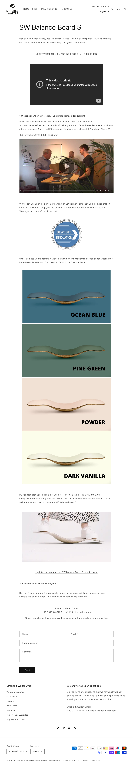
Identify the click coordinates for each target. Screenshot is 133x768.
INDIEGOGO (62, 498)
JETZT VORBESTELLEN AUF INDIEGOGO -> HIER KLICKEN (66, 54)
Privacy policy (67, 760)
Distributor (11, 710)
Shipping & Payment (15, 719)
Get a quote (11, 696)
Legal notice (95, 760)
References (11, 705)
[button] (50, 9)
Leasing (10, 701)
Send (27, 670)
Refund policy (54, 760)
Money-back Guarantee (17, 715)
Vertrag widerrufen (15, 692)
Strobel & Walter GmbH (22, 760)
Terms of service (82, 760)
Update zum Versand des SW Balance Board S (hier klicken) (66, 572)
